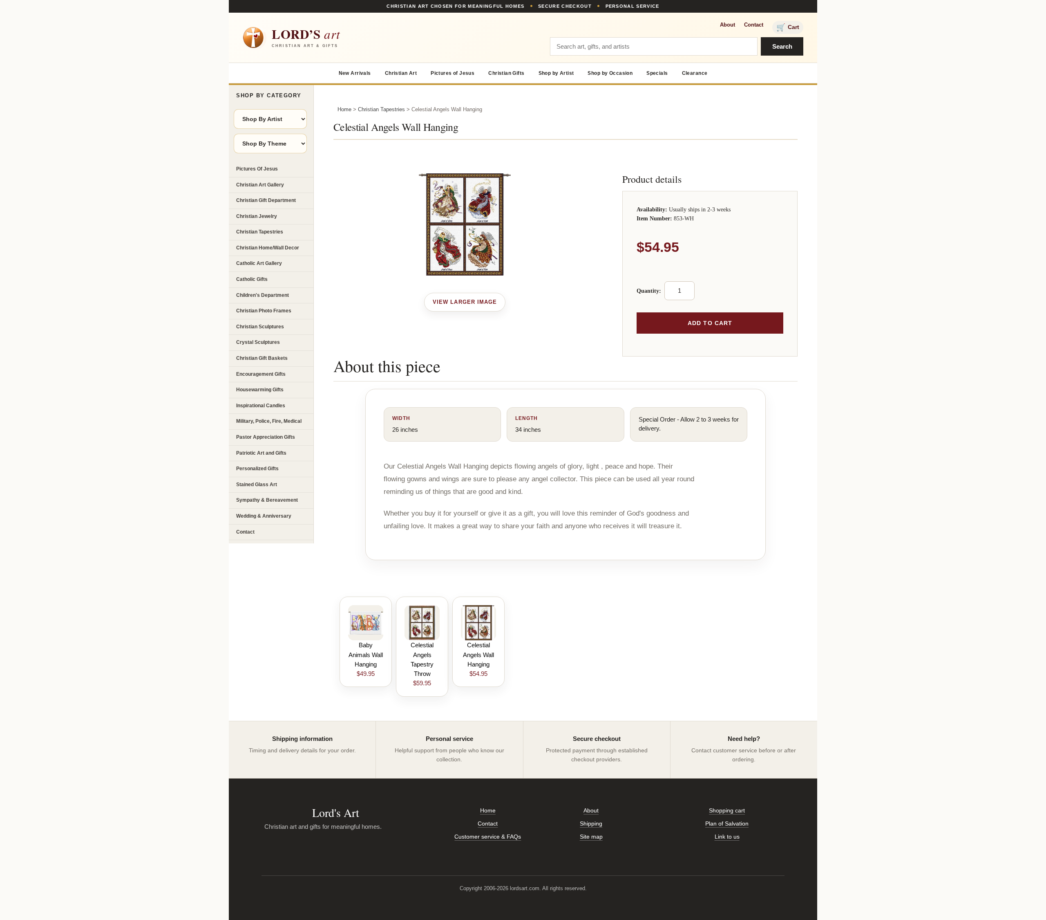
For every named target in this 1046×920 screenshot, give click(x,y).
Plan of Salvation (727, 823)
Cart (787, 27)
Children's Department (262, 295)
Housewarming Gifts (260, 390)
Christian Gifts (506, 73)
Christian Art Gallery (260, 185)
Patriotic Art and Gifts (261, 453)
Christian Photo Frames (263, 311)
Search (782, 46)
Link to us (727, 836)
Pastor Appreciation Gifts (265, 437)
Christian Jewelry (256, 216)
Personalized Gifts (257, 468)
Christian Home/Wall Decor (267, 248)
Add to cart (710, 323)
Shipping (591, 823)
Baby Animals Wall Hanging (366, 655)
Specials (657, 73)
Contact (753, 25)
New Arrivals (355, 73)
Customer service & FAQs (487, 836)
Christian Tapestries (259, 232)
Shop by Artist (556, 73)
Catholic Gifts (252, 279)
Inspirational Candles (260, 405)
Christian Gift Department (266, 200)
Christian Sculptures (260, 327)
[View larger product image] (464, 302)
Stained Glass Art (256, 484)
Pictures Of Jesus (257, 169)
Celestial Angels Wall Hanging (478, 655)
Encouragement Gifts (261, 374)
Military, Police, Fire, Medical (269, 421)
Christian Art (401, 73)
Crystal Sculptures (258, 342)
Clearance (695, 73)
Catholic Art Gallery (259, 263)
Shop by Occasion (610, 73)
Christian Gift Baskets (262, 358)
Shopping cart (727, 810)
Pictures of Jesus (452, 73)
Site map (591, 836)
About (727, 25)
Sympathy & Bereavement (267, 500)
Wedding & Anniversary (263, 516)
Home (344, 109)
